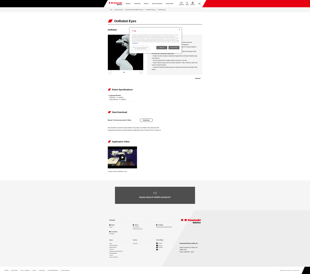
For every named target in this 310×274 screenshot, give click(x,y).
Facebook (159, 247)
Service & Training (157, 3)
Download (148, 120)
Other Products (136, 227)
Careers (111, 255)
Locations (111, 249)
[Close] (179, 29)
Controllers (111, 233)
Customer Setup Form (137, 229)
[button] (141, 72)
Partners (146, 3)
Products (128, 3)
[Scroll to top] (306, 270)
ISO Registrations (113, 253)
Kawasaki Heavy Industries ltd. (116, 251)
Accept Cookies (174, 47)
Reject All (162, 47)
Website (197, 79)
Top (111, 9)
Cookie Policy (135, 43)
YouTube (159, 245)
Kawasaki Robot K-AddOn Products (134, 9)
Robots (111, 227)
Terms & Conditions (113, 257)
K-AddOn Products (151, 9)
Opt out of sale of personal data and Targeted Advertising (140, 48)
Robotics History (113, 247)
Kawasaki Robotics (113, 245)
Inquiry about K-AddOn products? (155, 197)
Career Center (169, 3)
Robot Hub (137, 3)
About (110, 243)
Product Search (119, 9)
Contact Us (135, 243)
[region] (155, 40)
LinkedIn (159, 243)
